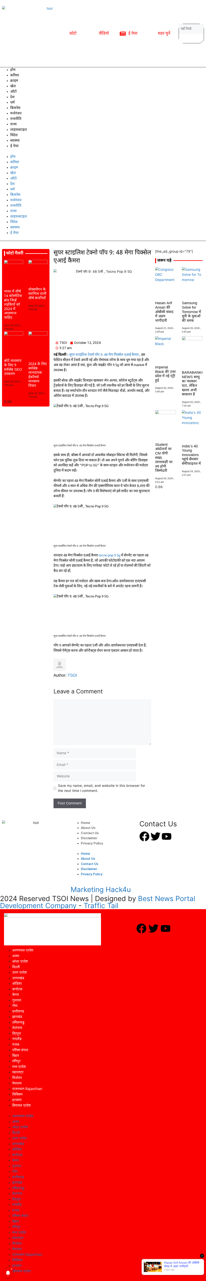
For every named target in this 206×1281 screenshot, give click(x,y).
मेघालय (17, 1083)
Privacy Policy (92, 843)
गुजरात (16, 1000)
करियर (14, 75)
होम (12, 70)
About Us (88, 828)
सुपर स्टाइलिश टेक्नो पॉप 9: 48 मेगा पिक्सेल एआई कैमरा (104, 355)
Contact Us (90, 833)
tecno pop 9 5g (109, 555)
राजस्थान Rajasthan (27, 1088)
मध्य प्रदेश (19, 1066)
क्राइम (14, 81)
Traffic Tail (101, 905)
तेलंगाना (17, 1027)
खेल (13, 86)
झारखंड (17, 1016)
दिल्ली (16, 966)
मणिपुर (16, 1060)
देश (12, 97)
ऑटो (13, 91)
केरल (15, 994)
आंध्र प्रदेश (20, 961)
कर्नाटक (17, 988)
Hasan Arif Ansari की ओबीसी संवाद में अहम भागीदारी (164, 312)
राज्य (13, 124)
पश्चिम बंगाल (20, 1049)
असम (15, 955)
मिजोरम (17, 1077)
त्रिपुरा (16, 1033)
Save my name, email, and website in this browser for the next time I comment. (101, 788)
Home (85, 823)
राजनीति (15, 119)
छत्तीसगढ (18, 1011)
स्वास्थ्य (15, 140)
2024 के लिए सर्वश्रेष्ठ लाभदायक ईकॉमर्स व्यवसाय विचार (37, 375)
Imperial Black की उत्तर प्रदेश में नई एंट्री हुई (165, 374)
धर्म (12, 102)
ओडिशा (17, 983)
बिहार (15, 1055)
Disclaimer (89, 838)
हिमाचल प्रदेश (21, 1105)
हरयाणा (17, 1099)
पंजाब (15, 1044)
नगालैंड (17, 1038)
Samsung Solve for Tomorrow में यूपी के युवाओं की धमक (191, 312)
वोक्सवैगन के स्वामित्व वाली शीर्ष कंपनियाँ (37, 294)
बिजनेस (15, 108)
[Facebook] (144, 836)
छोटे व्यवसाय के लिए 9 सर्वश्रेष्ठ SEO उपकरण (13, 367)
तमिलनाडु (18, 1022)
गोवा (15, 1005)
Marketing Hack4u (101, 889)
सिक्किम (17, 1094)
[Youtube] (167, 836)
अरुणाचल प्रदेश (22, 950)
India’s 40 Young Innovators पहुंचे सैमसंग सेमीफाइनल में (191, 455)
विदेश (14, 135)
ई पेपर (14, 146)
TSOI (72, 675)
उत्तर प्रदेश (19, 972)
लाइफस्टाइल (18, 130)
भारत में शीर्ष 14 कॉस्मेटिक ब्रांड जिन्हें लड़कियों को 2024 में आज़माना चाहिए (13, 304)
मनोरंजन (16, 113)
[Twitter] (155, 836)
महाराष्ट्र (18, 1071)
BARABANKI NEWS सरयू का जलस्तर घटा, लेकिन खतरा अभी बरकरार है (192, 383)
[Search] (183, 38)
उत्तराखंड (18, 977)
